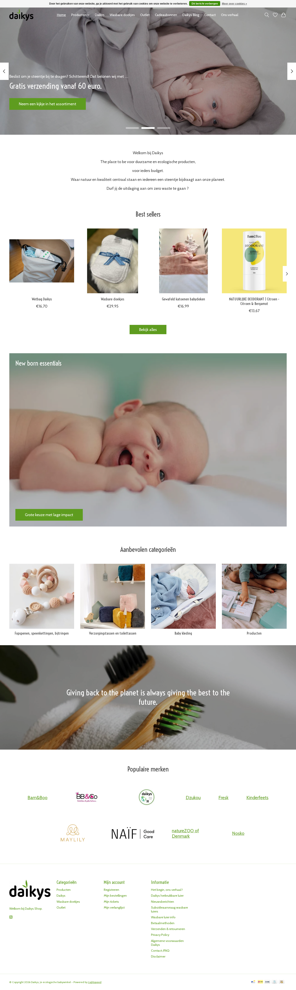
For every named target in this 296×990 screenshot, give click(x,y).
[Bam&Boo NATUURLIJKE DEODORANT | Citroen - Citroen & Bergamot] (254, 260)
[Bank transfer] (267, 982)
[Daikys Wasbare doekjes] (112, 260)
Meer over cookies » (234, 3)
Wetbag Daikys (42, 299)
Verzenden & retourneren (168, 929)
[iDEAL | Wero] (260, 982)
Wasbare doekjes (122, 15)
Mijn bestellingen (115, 896)
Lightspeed (94, 982)
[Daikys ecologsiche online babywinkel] (21, 15)
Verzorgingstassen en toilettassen (112, 633)
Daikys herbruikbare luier (167, 896)
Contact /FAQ (160, 951)
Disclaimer (158, 956)
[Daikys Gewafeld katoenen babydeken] (183, 260)
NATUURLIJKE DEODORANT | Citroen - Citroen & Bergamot (254, 301)
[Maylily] (73, 833)
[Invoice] (274, 982)
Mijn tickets (111, 902)
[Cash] (281, 982)
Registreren (111, 890)
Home (61, 15)
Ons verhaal (229, 15)
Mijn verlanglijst (114, 907)
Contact (210, 15)
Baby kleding (183, 633)
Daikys (99, 15)
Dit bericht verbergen (205, 3)
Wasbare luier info (163, 917)
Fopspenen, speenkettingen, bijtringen (42, 633)
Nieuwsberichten (162, 902)
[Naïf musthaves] (133, 833)
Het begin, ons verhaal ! (167, 890)
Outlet (145, 15)
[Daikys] (147, 797)
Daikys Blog (190, 15)
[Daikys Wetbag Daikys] (41, 260)
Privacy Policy (160, 935)
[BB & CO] (86, 797)
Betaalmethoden (162, 923)
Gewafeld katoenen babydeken (183, 299)
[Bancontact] (253, 982)
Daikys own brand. (34, 104)
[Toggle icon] (267, 15)
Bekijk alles (148, 329)
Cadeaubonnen (166, 15)
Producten (254, 633)
